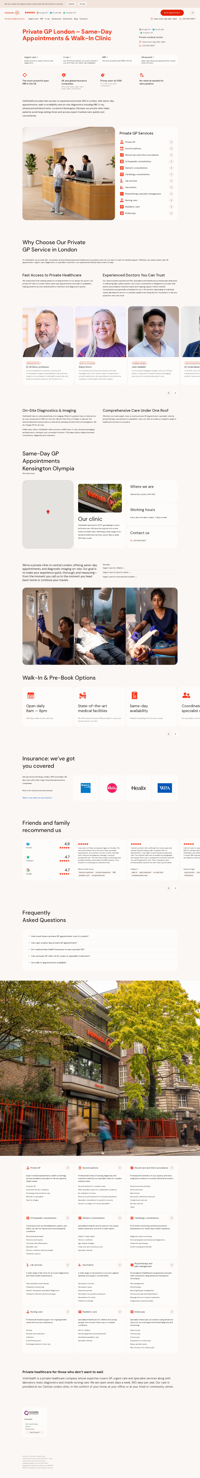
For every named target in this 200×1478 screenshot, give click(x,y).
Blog (76, 19)
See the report (34, 1432)
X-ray (47, 19)
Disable (71, 4)
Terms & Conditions (28, 1456)
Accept (82, 4)
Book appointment (172, 12)
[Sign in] (192, 13)
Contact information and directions (34, 1461)
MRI (41, 19)
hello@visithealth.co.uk (29, 1463)
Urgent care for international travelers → (120, 576)
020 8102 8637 (43, 1463)
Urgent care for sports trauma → (117, 572)
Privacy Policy (40, 1456)
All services (67, 19)
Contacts (84, 19)
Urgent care (33, 19)
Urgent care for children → (114, 568)
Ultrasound (56, 19)
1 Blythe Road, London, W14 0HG (33, 1459)
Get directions (28, 473)
